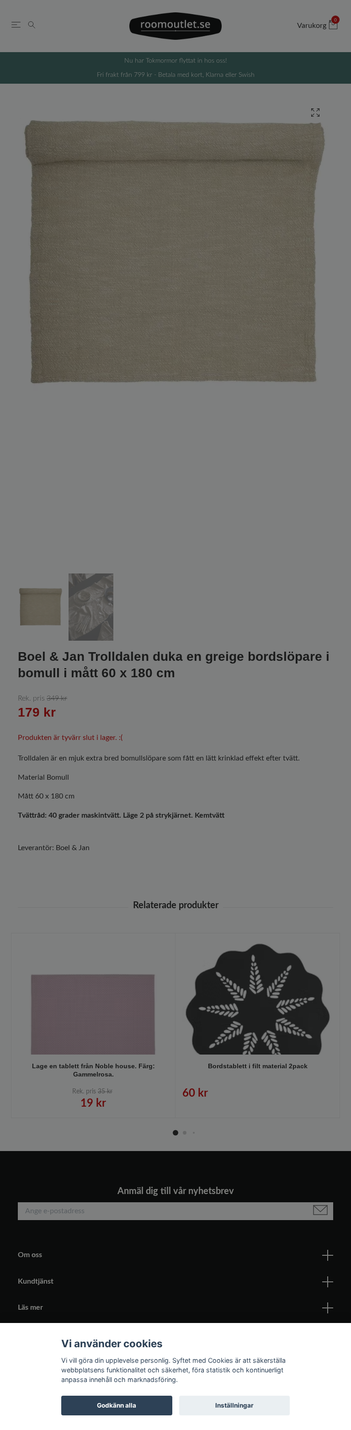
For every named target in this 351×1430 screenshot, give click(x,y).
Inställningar (234, 1405)
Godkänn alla (116, 1405)
